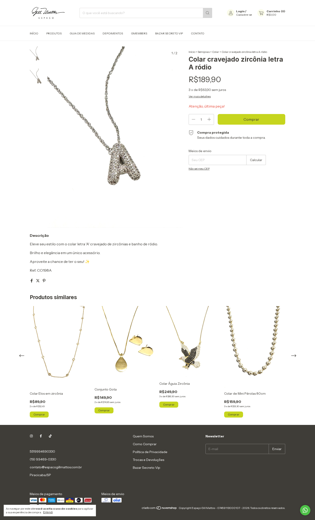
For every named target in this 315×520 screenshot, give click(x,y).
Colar (215, 52)
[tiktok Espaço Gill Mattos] (50, 436)
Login (240, 11)
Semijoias (204, 52)
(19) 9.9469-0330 (43, 459)
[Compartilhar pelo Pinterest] (44, 280)
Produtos (54, 33)
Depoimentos (113, 33)
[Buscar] (207, 13)
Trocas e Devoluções (148, 460)
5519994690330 (42, 451)
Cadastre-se (244, 14)
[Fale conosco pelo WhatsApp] (305, 510)
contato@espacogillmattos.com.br (56, 467)
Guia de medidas (82, 33)
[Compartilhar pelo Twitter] (38, 280)
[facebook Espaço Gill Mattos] (40, 436)
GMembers (139, 33)
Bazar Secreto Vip (169, 33)
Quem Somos (143, 436)
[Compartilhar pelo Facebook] (32, 280)
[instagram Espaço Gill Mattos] (31, 436)
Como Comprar (145, 444)
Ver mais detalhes (200, 96)
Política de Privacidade (150, 452)
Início (34, 33)
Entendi (48, 512)
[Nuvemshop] (159, 509)
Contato (197, 33)
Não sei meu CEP (199, 168)
